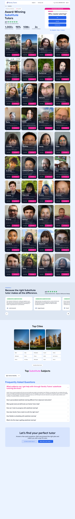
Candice (9, 244)
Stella (8, 122)
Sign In (67, 2)
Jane (24, 268)
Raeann (25, 73)
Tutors (6, 6)
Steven (41, 122)
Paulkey (25, 146)
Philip (58, 244)
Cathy (41, 219)
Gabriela (25, 195)
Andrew (9, 171)
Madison (42, 244)
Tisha (57, 146)
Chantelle (25, 244)
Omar (8, 49)
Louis (57, 219)
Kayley (41, 49)
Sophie (41, 268)
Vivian (8, 98)
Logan (8, 268)
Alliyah (58, 268)
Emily (24, 122)
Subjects (33, 2)
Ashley (8, 73)
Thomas (58, 122)
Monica (25, 97)
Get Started (16, 54)
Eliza (57, 98)
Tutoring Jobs (40, 2)
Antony (8, 219)
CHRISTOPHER (27, 170)
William (41, 170)
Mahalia (42, 98)
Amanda (59, 73)
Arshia (41, 195)
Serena (8, 195)
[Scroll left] (6, 313)
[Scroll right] (68, 313)
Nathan (25, 219)
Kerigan (25, 49)
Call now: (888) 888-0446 (60, 2)
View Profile (8, 54)
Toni (57, 171)
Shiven (58, 49)
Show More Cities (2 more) (37, 365)
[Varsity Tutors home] (11, 3)
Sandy (41, 146)
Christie (9, 146)
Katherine (42, 73)
